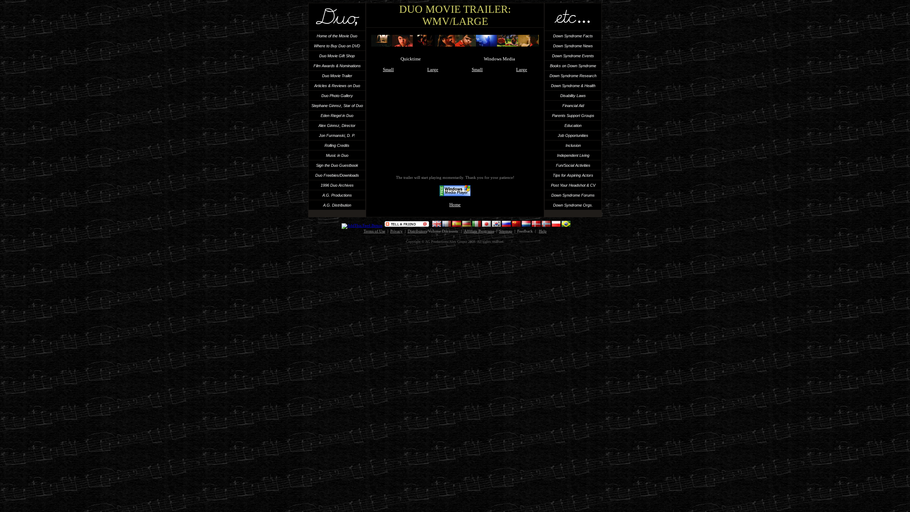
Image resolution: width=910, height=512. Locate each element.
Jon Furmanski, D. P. (337, 135)
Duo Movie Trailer (337, 76)
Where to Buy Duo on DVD (337, 46)
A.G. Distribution (337, 205)
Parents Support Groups (573, 115)
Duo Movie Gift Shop (337, 56)
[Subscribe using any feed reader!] (362, 225)
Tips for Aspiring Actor (572, 175)
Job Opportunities (573, 135)
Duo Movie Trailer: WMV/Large (455, 15)
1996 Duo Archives (337, 185)
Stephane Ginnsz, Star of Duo (337, 105)
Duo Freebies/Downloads (337, 175)
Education (573, 125)
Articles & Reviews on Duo (337, 86)
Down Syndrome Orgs (572, 205)
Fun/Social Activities (573, 165)
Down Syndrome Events (573, 56)
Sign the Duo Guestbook (337, 165)
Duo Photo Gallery (337, 96)
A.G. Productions (337, 195)
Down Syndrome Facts (573, 36)
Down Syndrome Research (573, 76)
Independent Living (573, 155)
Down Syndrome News (573, 46)
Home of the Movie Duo (337, 36)
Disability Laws (573, 96)
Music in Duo (337, 155)
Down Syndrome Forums (573, 195)
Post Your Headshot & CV (573, 185)
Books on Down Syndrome (573, 66)
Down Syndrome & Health (573, 86)
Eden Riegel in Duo (337, 115)
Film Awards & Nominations (337, 66)
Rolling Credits (337, 145)
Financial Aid (573, 105)
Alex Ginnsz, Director (336, 125)
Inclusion (573, 145)
